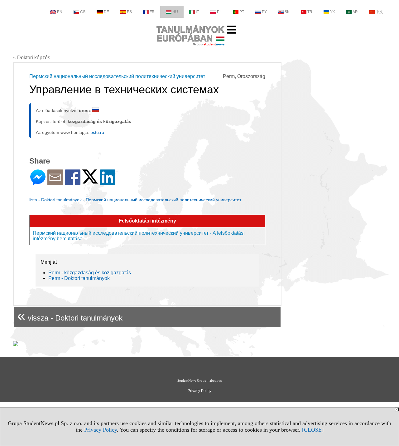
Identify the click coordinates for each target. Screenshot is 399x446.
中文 (379, 12)
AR (355, 12)
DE (106, 12)
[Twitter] (90, 181)
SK (287, 12)
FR (152, 12)
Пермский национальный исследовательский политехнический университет (117, 76)
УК (332, 12)
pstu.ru (97, 132)
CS (82, 12)
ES (129, 12)
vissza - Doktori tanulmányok (70, 315)
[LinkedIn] (107, 182)
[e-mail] (55, 182)
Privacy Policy (100, 430)
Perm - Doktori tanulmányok (79, 278)
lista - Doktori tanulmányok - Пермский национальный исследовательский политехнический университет (135, 199)
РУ (264, 12)
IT (197, 12)
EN (59, 12)
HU (175, 12)
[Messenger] (38, 182)
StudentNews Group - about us (199, 380)
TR (309, 12)
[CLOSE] (313, 430)
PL (219, 12)
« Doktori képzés (31, 57)
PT (241, 12)
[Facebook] (72, 182)
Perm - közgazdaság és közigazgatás (89, 272)
